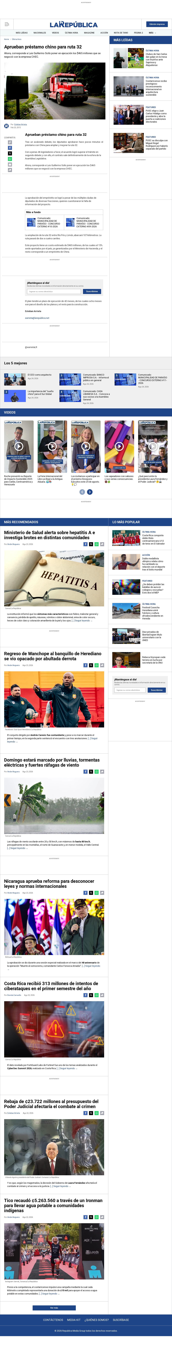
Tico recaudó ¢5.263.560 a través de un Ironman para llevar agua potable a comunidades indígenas (53, 1205)
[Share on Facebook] (10, 148)
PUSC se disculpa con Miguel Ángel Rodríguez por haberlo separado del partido (157, 144)
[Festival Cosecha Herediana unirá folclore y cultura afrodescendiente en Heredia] (126, 611)
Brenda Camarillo (14, 995)
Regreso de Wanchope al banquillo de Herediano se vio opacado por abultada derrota (52, 656)
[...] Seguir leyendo (80, 620)
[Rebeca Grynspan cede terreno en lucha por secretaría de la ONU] (126, 660)
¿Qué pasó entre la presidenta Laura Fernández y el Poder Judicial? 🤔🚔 (152, 479)
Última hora (16, 39)
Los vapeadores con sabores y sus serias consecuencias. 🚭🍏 (119, 479)
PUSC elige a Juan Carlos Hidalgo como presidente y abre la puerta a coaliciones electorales (156, 116)
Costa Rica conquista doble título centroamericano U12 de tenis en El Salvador (153, 539)
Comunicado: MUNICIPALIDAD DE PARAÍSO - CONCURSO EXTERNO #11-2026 (152, 378)
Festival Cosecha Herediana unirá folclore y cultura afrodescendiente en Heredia (152, 613)
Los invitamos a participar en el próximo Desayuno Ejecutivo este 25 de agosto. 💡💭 (85, 480)
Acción (146, 555)
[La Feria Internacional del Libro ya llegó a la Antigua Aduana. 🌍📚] (52, 446)
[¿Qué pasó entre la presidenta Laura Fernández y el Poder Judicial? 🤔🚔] (153, 446)
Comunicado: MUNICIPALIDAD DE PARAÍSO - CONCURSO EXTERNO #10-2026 (49, 222)
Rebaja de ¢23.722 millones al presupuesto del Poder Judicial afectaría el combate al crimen (51, 1104)
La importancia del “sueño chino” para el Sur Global (41, 392)
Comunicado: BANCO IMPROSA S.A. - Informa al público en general (96, 377)
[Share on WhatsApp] (10, 159)
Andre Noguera (13, 544)
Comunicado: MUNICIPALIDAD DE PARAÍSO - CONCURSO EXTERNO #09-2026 (88, 222)
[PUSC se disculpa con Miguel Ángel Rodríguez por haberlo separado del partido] (129, 143)
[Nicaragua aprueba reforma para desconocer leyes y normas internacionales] (54, 927)
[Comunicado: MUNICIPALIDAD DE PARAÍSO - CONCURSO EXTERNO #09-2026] (70, 222)
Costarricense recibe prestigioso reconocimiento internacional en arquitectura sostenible (156, 88)
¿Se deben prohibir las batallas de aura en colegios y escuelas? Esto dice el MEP (153, 588)
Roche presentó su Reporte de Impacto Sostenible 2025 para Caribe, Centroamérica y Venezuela (18, 480)
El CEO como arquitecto (39, 374)
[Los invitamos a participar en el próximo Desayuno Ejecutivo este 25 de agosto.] (86, 446)
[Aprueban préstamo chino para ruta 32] (54, 91)
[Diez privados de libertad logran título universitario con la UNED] (126, 636)
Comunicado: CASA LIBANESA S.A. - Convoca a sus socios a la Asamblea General (96, 395)
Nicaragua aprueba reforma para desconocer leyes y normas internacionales (49, 884)
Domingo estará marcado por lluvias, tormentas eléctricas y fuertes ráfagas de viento (52, 763)
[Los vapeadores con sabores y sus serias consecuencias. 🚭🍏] (119, 446)
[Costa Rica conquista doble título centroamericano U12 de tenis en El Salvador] (126, 538)
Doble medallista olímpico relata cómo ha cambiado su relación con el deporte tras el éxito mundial (153, 564)
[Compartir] (10, 170)
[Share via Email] (10, 164)
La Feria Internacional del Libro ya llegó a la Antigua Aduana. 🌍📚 (50, 479)
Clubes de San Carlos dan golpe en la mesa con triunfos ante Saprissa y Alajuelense (156, 59)
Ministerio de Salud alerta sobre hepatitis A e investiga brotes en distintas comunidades (49, 535)
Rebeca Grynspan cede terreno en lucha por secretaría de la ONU (153, 660)
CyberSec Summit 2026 (19, 1068)
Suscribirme (92, 291)
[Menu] (8, 24)
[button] (157, 24)
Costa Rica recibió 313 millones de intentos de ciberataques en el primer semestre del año (51, 986)
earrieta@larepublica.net (37, 318)
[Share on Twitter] (10, 153)
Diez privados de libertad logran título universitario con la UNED (152, 636)
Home (6, 39)
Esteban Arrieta (20, 124)
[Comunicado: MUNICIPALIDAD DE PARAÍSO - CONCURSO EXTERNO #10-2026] (31, 222)
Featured (151, 107)
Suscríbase (121, 1320)
